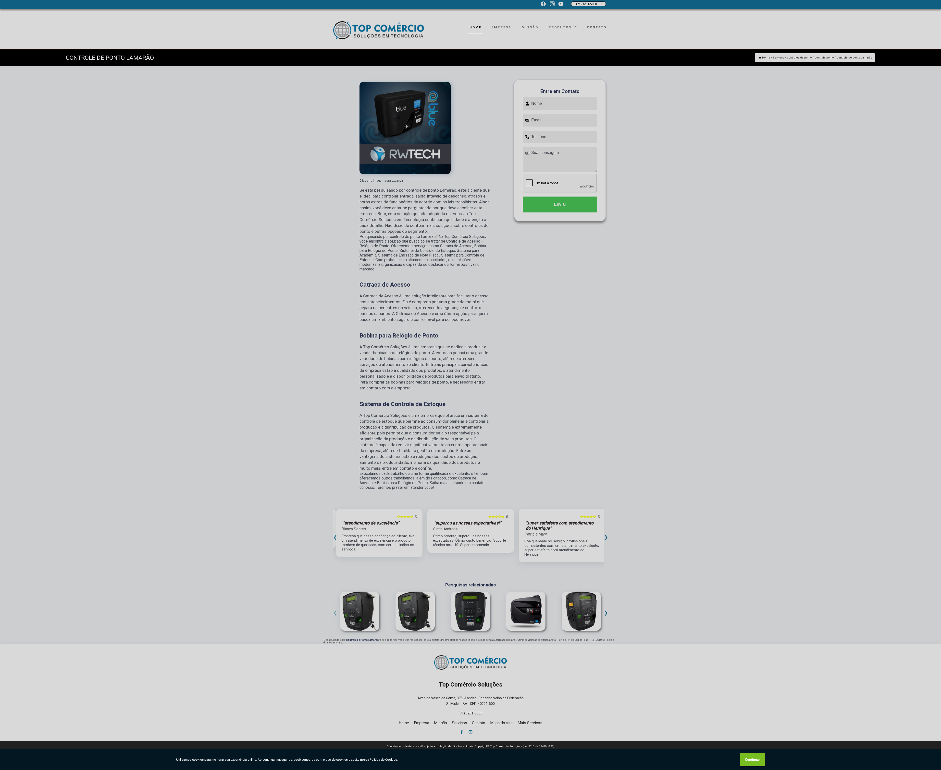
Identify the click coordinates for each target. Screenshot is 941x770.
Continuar (752, 759)
